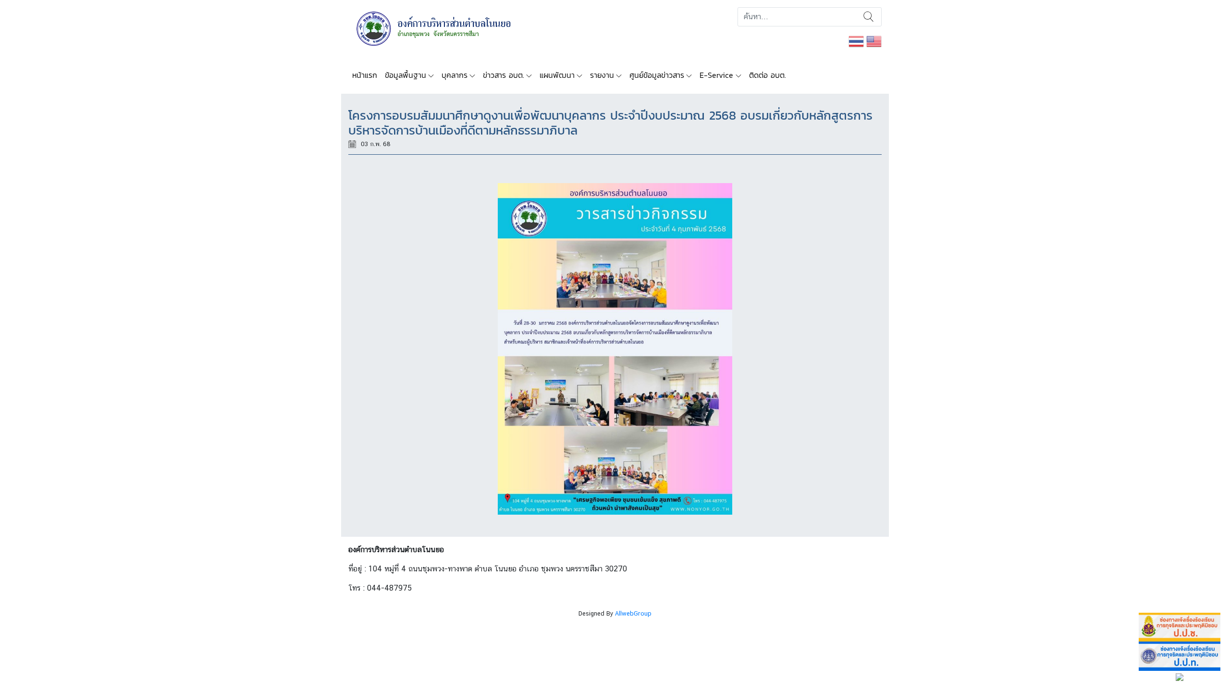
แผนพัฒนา (557, 75)
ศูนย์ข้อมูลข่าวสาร (656, 75)
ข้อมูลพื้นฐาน (405, 75)
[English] (874, 40)
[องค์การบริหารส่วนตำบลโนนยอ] (446, 27)
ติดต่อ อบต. (767, 75)
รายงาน (602, 75)
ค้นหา (868, 17)
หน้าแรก (364, 75)
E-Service (716, 75)
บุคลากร (454, 75)
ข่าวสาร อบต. (503, 75)
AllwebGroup (633, 613)
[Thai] (856, 40)
